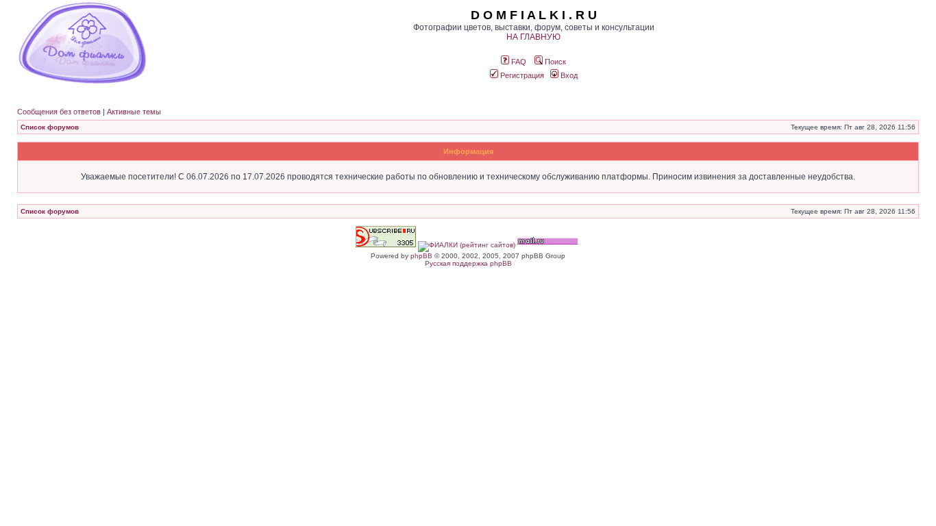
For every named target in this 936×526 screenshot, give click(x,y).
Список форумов (50, 127)
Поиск (554, 62)
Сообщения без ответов (59, 112)
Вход (568, 75)
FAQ (517, 62)
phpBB (421, 256)
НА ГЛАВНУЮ (533, 37)
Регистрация (521, 75)
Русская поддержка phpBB (468, 263)
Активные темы (134, 112)
